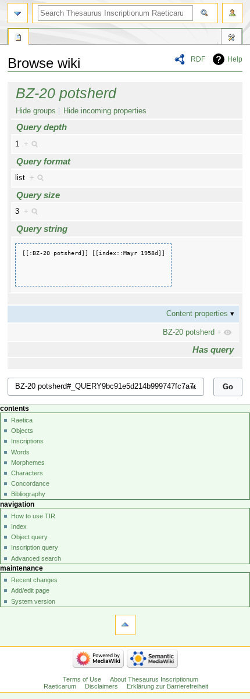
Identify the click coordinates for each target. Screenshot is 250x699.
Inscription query (34, 547)
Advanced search (36, 558)
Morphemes (28, 462)
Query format (43, 161)
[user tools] (232, 13)
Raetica (22, 420)
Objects (22, 430)
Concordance (30, 483)
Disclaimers (101, 686)
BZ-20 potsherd (66, 93)
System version (33, 601)
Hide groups (36, 111)
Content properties (197, 314)
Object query (29, 536)
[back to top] (125, 625)
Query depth (41, 127)
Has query (213, 349)
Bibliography (28, 493)
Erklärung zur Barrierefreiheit (167, 686)
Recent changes (34, 579)
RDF (198, 59)
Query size (38, 195)
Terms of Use (82, 679)
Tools (231, 38)
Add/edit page (30, 590)
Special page (18, 38)
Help (234, 59)
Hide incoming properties (105, 111)
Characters (27, 472)
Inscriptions (27, 441)
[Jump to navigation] (18, 13)
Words (20, 452)
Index (19, 526)
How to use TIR (33, 515)
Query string (41, 229)
